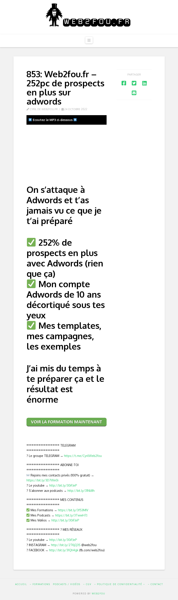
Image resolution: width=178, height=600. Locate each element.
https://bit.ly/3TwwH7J (71, 515)
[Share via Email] (134, 93)
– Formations (40, 584)
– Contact (155, 584)
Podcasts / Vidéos (66, 584)
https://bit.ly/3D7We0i (42, 480)
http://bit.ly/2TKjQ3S (66, 545)
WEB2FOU (98, 593)
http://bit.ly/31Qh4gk (63, 550)
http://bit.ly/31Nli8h (81, 490)
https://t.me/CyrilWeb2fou (83, 456)
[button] (89, 40)
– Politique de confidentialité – (119, 584)
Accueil (21, 584)
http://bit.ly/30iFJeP (63, 485)
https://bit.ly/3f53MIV (73, 510)
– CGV (87, 584)
